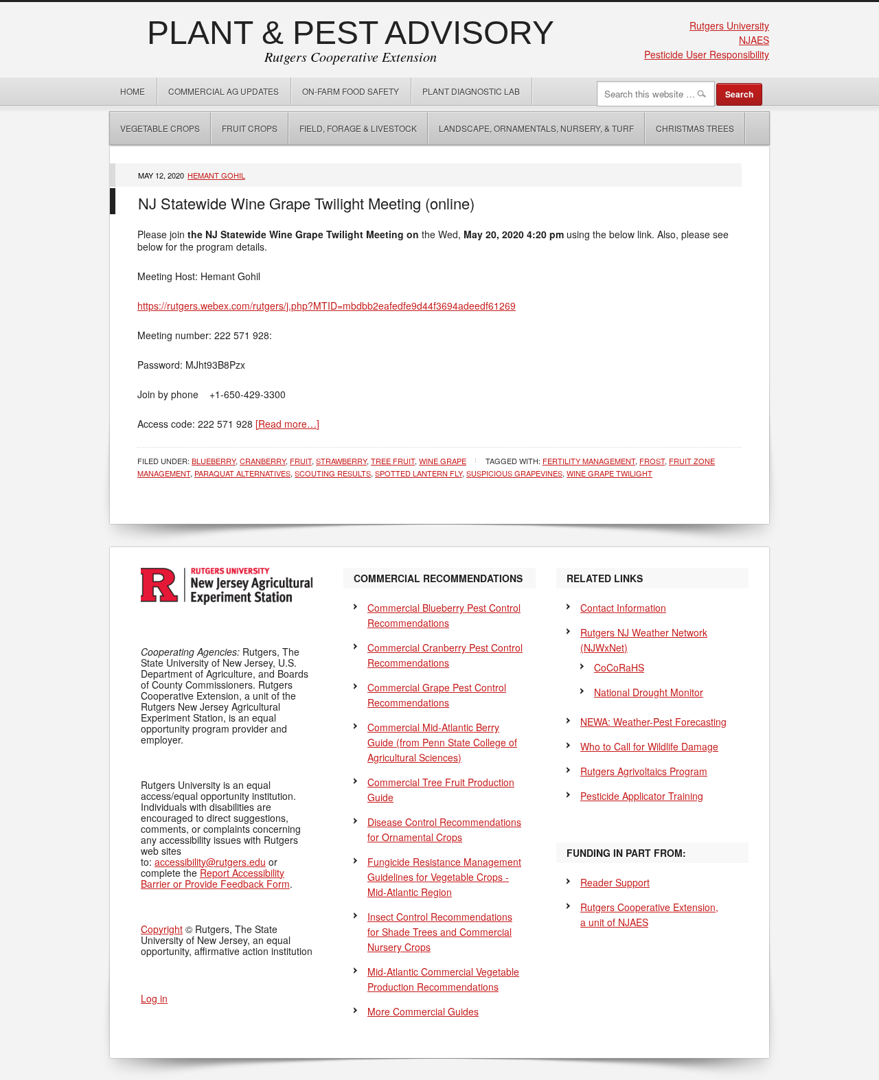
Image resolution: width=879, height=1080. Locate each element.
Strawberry (341, 460)
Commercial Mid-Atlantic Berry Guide (442, 742)
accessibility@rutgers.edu (210, 862)
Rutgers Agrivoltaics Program (643, 771)
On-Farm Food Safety (350, 91)
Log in (154, 998)
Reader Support (615, 882)
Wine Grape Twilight (609, 473)
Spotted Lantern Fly (418, 473)
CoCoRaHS (619, 667)
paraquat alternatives (242, 473)
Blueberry (214, 460)
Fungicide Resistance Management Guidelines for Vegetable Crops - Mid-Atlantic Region (444, 877)
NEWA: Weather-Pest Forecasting (653, 721)
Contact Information (623, 607)
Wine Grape (442, 460)
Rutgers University (729, 25)
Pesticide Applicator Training (641, 796)
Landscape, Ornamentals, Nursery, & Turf (536, 128)
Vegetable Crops (155, 128)
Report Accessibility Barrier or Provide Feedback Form (215, 878)
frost (652, 460)
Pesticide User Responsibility (706, 54)
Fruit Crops (249, 128)
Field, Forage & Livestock (358, 128)
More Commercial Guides (423, 1011)
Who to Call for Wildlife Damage (649, 746)
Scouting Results (333, 473)
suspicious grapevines (514, 473)
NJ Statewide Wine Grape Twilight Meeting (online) (306, 203)
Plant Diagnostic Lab (471, 91)
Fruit (301, 460)
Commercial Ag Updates (223, 91)
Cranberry (263, 460)
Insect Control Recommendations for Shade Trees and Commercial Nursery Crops (439, 932)
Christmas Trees (695, 128)
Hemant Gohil (216, 175)
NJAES (754, 40)
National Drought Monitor (648, 692)
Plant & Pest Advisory (350, 32)
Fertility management (589, 460)
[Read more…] (287, 423)
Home (132, 91)
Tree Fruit (393, 460)
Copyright (162, 929)
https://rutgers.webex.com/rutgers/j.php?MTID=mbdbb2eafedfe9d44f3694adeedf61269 (326, 305)
